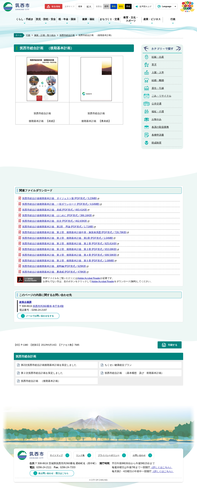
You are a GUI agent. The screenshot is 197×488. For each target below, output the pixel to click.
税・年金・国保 (67, 19)
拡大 (88, 6)
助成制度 (156, 142)
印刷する (172, 345)
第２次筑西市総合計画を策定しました (42, 373)
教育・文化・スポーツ (130, 19)
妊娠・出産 (158, 57)
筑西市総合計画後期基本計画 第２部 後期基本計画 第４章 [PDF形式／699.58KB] (69, 255)
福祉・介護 (158, 111)
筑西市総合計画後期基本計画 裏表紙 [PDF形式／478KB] (54, 272)
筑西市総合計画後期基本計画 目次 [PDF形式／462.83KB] (54, 221)
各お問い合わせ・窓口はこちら (53, 473)
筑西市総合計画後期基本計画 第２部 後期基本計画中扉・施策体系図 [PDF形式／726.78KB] (74, 232)
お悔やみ (156, 119)
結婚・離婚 (158, 80)
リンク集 (80, 455)
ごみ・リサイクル (161, 96)
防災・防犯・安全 (46, 19)
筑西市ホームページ (16, 6)
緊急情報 (56, 6)
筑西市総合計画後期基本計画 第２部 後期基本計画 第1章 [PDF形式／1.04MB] (67, 238)
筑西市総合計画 (67, 35)
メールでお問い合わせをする (40, 316)
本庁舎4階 (58, 306)
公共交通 (156, 103)
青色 (114, 6)
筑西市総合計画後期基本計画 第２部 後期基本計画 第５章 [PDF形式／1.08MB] (68, 260)
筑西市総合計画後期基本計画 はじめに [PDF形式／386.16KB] (57, 215)
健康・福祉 (88, 19)
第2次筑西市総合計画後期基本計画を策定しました (48, 365)
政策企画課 (25, 302)
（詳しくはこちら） (161, 467)
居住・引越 (158, 88)
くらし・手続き (24, 19)
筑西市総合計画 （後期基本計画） (40, 381)
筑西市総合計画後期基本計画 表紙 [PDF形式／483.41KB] (54, 209)
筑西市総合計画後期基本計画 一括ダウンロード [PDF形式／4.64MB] (60, 204)
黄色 (121, 6)
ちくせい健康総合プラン (118, 365)
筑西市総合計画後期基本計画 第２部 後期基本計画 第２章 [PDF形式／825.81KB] (69, 243)
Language (166, 6)
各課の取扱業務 (160, 127)
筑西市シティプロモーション (187, 6)
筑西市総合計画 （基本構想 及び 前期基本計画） (134, 373)
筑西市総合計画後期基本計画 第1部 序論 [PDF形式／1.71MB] (57, 226)
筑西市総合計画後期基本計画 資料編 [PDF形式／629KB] (54, 266)
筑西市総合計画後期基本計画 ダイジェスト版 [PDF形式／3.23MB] (59, 198)
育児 (154, 64)
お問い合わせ (139, 455)
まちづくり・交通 (109, 19)
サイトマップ (56, 455)
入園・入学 (158, 72)
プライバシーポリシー (108, 455)
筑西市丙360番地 (42, 306)
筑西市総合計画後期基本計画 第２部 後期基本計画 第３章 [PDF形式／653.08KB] (69, 249)
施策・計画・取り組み (45, 35)
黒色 (128, 6)
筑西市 (31, 455)
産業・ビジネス (152, 19)
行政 (173, 19)
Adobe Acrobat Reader (89, 278)
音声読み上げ (145, 6)
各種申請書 (158, 135)
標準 (80, 6)
